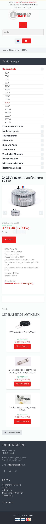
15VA (7, 73)
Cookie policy (7, 496)
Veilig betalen (7, 490)
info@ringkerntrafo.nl (16, 465)
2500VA (8, 119)
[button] (18, 41)
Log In (18, 2)
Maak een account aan (29, 2)
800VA (7, 106)
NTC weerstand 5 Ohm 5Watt (22, 332)
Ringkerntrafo (14, 50)
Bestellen (9, 239)
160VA (7, 89)
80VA (7, 83)
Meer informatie (22, 346)
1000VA (8, 109)
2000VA (8, 116)
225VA (7, 93)
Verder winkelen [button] (14, 432)
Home (4, 50)
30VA (7, 76)
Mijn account (19, 7)
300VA (7, 96)
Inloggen (28, 7)
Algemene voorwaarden (11, 485)
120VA (7, 86)
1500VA (8, 113)
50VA (7, 79)
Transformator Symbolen (12, 493)
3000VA (8, 123)
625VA (24, 50)
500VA (7, 99)
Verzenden (6, 488)
